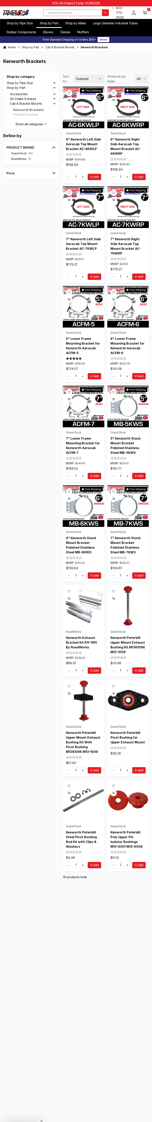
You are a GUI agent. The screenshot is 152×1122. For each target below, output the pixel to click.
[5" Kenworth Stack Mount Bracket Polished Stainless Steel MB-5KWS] (128, 406)
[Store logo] (16, 13)
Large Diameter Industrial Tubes (115, 23)
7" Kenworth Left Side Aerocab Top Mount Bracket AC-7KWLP (83, 243)
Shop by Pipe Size (20, 23)
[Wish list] (69, 93)
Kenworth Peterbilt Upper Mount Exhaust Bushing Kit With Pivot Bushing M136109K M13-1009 (83, 742)
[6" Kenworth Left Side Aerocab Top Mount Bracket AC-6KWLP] (83, 107)
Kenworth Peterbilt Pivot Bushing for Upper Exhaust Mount (127, 737)
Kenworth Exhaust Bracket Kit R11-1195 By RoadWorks (81, 642)
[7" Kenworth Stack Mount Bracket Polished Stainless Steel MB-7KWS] (128, 506)
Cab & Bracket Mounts (59, 47)
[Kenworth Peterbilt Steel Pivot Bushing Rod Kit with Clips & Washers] (83, 800)
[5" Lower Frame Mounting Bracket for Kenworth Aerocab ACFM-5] (83, 307)
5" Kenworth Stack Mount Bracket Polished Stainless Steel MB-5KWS (125, 445)
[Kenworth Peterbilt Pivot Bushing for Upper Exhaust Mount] (128, 701)
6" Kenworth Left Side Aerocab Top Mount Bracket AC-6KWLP (83, 144)
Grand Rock (73, 133)
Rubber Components (21, 32)
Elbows (48, 32)
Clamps (65, 32)
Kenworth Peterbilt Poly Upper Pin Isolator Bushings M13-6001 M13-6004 (126, 839)
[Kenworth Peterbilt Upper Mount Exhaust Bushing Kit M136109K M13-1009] (128, 606)
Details (103, 39)
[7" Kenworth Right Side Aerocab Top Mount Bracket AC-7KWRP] (128, 207)
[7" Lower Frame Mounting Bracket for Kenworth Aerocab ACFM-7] (83, 406)
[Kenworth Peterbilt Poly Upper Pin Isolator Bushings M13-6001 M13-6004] (128, 800)
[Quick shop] (69, 100)
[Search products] (105, 13)
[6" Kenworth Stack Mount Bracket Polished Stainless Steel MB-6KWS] (83, 506)
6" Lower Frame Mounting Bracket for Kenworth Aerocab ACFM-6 (127, 346)
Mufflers (83, 32)
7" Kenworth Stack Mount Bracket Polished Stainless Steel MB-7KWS (125, 545)
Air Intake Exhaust (23, 99)
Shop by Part (49, 23)
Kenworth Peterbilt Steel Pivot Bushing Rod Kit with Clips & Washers (81, 839)
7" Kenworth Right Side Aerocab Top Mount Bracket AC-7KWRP (125, 246)
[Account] (134, 13)
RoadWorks (73, 631)
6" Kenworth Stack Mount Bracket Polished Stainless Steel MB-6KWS (81, 545)
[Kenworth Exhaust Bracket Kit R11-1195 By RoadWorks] (83, 606)
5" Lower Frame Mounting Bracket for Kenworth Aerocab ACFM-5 (83, 346)
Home (12, 47)
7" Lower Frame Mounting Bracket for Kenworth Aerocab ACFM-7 (83, 445)
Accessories (19, 94)
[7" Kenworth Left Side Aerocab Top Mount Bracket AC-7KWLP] (83, 207)
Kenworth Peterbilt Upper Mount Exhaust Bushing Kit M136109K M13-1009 (127, 645)
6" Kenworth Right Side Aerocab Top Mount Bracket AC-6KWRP (125, 146)
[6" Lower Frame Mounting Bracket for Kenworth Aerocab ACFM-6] (128, 307)
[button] (54, 83)
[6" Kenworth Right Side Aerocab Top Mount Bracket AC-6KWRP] (128, 107)
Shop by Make (75, 23)
